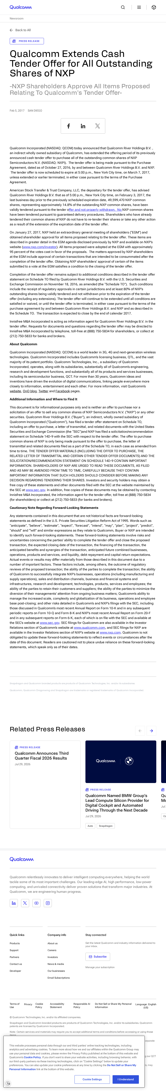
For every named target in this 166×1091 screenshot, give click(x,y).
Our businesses (56, 971)
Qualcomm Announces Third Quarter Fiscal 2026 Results (42, 756)
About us (52, 943)
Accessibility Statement (57, 1006)
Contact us (16, 964)
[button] (114, 1005)
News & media (56, 964)
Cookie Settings (92, 1079)
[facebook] (68, 126)
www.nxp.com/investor (39, 247)
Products (15, 943)
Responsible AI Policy (81, 1006)
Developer (15, 971)
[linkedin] (83, 126)
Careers (52, 950)
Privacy (28, 1004)
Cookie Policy (39, 1006)
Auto (90, 826)
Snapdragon (106, 826)
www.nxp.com (110, 632)
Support (14, 950)
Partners (14, 957)
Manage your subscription (100, 967)
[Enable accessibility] (7, 1083)
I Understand (126, 1079)
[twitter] (97, 126)
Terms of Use (14, 1006)
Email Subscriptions (59, 977)
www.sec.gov (35, 490)
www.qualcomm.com (89, 628)
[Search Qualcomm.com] (124, 7)
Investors (53, 957)
